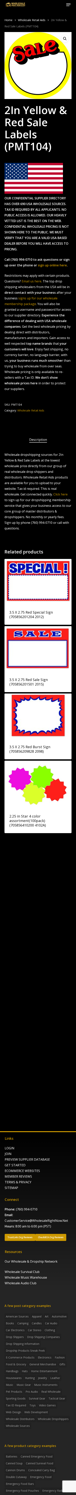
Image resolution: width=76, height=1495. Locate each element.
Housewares (14, 1378)
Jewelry (42, 1378)
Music (9, 1385)
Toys (32, 1405)
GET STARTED (15, 1165)
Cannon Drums (15, 1470)
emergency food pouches (22, 1490)
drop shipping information (22, 1344)
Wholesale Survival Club (22, 1272)
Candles (37, 1323)
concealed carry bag (41, 1470)
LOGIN (9, 1148)
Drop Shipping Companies (43, 1337)
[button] (68, 5)
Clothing (50, 1330)
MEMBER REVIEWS (18, 1176)
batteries (11, 1456)
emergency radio (53, 1490)
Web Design (13, 1412)
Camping (22, 1323)
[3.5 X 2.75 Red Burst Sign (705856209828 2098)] (37, 716)
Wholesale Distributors (20, 1419)
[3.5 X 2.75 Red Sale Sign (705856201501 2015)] (37, 649)
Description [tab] (38, 439)
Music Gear (24, 1385)
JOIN (8, 1154)
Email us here (31, 281)
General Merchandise (42, 1364)
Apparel (37, 1316)
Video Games (47, 1405)
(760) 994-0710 (26, 1209)
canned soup (14, 1463)
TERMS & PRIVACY (18, 1182)
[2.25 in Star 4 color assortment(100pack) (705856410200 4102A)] (37, 784)
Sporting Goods (16, 1398)
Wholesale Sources (18, 1426)
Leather (55, 1378)
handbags (12, 1371)
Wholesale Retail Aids (31, 20)
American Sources (17, 1316)
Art (47, 1316)
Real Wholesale (51, 1391)
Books (10, 1323)
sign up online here (52, 265)
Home (8, 20)
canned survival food (39, 1463)
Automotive (59, 1316)
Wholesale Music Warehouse (26, 1277)
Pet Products (14, 1391)
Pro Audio (32, 1391)
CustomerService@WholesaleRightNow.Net (36, 1220)
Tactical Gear (57, 1398)
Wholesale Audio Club (20, 1283)
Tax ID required (16, 1405)
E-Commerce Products (20, 1357)
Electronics (44, 1357)
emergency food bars (20, 1484)
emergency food (40, 1477)
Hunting (30, 1378)
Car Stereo (34, 1330)
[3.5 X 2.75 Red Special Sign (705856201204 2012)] (37, 581)
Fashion (60, 1357)
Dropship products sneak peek (25, 1350)
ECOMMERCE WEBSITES (22, 1171)
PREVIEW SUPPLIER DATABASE (27, 1159)
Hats (25, 1371)
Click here (60, 494)
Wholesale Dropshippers (53, 1419)
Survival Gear (37, 1398)
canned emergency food (36, 1456)
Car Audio (51, 1323)
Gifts (62, 1364)
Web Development (36, 1412)
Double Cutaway (16, 1477)
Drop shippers (15, 1337)
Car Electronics (15, 1330)
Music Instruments (45, 1385)
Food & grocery (16, 1364)
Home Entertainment (44, 1371)
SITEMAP (11, 1188)
